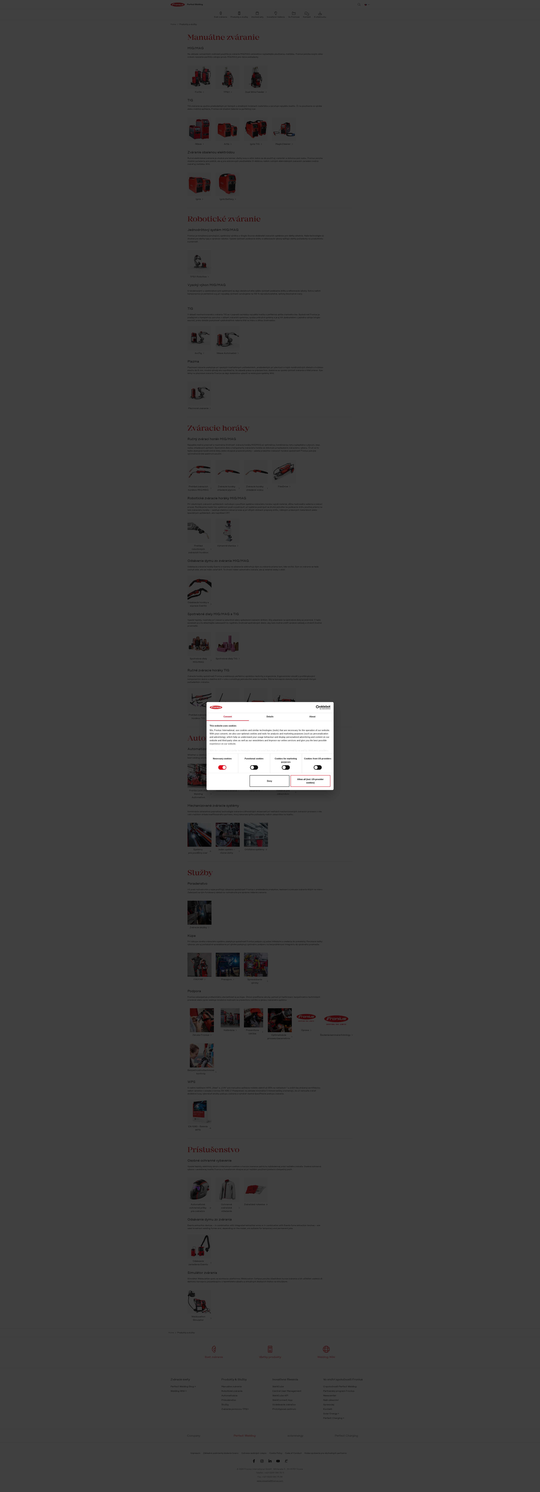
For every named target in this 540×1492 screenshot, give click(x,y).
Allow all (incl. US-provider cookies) (310, 781)
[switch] (254, 767)
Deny (269, 781)
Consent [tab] (227, 716)
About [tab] (312, 716)
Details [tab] (270, 716)
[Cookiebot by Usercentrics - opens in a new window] (318, 707)
